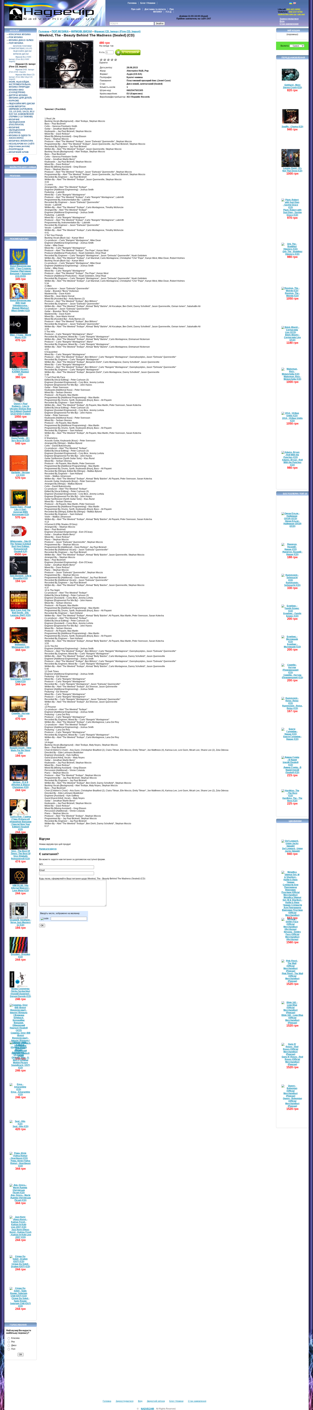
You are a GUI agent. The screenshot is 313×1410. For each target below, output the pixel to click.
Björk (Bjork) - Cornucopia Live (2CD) (292, 337)
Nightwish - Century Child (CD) (20, 680)
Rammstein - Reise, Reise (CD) (292, 707)
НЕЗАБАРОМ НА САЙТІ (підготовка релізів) (21, 145)
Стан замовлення (289, 24)
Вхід (282, 21)
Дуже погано (101, 59)
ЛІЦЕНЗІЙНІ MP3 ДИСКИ (22, 103)
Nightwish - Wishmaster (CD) (20, 645)
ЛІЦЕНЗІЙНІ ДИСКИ (22, 51)
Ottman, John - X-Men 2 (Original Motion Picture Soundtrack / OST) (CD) (20, 1062)
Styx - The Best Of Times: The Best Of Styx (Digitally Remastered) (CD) (20, 855)
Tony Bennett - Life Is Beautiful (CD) (20, 577)
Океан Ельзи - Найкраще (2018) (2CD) (292, 523)
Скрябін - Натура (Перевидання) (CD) (292, 676)
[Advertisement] (20, 205)
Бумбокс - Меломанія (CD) (292, 645)
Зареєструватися (289, 19)
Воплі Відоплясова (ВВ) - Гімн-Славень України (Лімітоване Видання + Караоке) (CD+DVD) (20, 271)
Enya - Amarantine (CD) (20, 1093)
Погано (105, 59)
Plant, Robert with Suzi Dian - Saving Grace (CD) (292, 212)
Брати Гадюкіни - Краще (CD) (292, 737)
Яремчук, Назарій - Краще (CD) (292, 553)
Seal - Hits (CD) (20, 1126)
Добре (112, 59)
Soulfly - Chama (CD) (292, 126)
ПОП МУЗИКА (16, 43)
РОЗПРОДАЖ (16, 149)
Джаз (13, 1345)
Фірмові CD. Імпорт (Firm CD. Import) (22, 65)
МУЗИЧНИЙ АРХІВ (19, 152)
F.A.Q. (169, 12)
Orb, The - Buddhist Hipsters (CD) (292, 252)
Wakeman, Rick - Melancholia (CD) (292, 377)
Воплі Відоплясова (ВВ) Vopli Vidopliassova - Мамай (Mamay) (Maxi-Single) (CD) (20, 305)
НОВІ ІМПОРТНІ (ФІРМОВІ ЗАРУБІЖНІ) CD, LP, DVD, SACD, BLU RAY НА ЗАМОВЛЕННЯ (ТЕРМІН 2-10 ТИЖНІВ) (21, 111)
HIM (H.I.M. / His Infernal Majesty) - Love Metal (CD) (20, 888)
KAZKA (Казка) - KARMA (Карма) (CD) (20, 372)
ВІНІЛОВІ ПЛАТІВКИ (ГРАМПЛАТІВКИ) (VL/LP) (20, 47)
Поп (13, 1349)
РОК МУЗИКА (16, 37)
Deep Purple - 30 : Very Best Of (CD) (20, 439)
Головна (132, 3)
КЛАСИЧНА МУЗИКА (20, 34)
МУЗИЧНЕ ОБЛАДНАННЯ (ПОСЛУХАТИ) (17, 122)
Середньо (108, 59)
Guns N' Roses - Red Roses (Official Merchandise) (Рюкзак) (292, 1061)
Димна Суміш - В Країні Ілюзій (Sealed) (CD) (292, 770)
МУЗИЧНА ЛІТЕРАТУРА (21, 141)
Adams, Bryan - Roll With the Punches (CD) (292, 462)
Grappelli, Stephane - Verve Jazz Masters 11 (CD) (20, 922)
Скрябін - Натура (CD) (21, 714)
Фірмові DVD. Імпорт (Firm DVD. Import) (21, 70)
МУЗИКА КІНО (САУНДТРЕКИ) (17, 91)
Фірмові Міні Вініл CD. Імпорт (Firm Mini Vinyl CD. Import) (22, 77)
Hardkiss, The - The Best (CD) (292, 799)
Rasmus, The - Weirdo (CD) (292, 294)
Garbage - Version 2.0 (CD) (20, 473)
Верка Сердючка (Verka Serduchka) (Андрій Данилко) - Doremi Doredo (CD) (20, 992)
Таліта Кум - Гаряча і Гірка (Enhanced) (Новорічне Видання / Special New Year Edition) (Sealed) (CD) (20, 823)
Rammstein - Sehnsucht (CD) (292, 583)
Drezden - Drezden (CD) (20, 955)
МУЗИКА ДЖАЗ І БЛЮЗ (21, 40)
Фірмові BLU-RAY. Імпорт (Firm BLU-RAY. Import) (20, 59)
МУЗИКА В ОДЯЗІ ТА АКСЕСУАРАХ (20, 136)
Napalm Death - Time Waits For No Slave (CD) (20, 750)
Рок (13, 1341)
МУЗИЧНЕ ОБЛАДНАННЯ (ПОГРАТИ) (17, 130)
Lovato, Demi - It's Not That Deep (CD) (292, 169)
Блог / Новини (147, 3)
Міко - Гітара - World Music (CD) (20, 336)
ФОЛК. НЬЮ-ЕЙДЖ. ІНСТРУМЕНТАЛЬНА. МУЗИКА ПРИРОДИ (20, 84)
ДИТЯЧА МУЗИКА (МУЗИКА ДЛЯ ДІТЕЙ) (20, 96)
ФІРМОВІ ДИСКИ (21, 54)
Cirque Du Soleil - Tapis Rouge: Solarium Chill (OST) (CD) (20, 1302)
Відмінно (115, 59)
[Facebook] (25, 159)
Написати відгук (48, 849)
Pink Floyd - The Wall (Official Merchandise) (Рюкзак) (292, 977)
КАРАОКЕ (14, 100)
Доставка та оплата (155, 9)
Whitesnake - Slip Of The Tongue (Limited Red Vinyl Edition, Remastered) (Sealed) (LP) (20, 546)
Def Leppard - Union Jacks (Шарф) (292, 849)
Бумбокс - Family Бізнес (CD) (292, 614)
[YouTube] (15, 159)
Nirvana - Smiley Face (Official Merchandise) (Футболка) (292, 936)
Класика (15, 1338)
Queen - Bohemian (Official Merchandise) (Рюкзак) (292, 1102)
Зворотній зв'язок (156, 1401)
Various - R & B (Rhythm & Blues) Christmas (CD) (20, 785)
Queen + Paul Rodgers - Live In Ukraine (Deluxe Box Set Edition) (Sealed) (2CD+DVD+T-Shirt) (20, 408)
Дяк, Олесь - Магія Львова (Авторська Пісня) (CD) (20, 1198)
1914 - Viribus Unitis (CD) (292, 419)
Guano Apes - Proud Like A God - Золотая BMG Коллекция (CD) (20, 511)
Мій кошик (293, 30)
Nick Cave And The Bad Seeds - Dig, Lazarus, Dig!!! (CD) (20, 613)
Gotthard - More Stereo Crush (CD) (292, 86)
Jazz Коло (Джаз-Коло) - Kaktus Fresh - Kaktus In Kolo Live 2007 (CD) (20, 1233)
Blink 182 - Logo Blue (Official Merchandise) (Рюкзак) (292, 1019)
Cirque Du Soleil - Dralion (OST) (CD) (20, 1265)
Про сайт (136, 9)
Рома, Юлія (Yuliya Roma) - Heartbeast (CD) (20, 1163)
